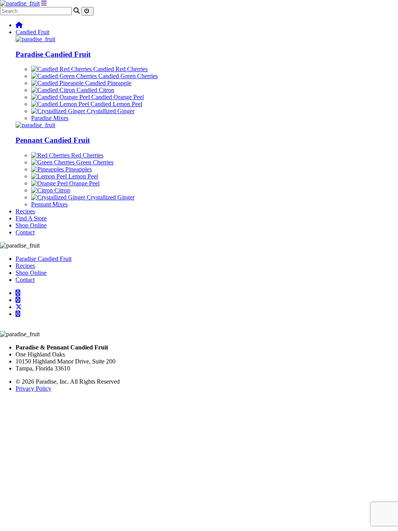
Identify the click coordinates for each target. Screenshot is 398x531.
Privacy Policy (33, 388)
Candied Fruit (32, 32)
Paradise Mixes (49, 118)
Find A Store (31, 218)
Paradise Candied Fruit (53, 54)
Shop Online (31, 225)
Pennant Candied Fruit (53, 140)
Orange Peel (84, 183)
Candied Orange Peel (117, 97)
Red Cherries (86, 155)
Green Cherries (94, 162)
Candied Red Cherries (120, 69)
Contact (25, 232)
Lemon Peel (82, 176)
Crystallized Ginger (109, 111)
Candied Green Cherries (127, 76)
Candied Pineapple (107, 83)
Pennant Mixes (49, 204)
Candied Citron (94, 90)
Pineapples (78, 169)
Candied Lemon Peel (115, 104)
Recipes (25, 211)
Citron (61, 190)
